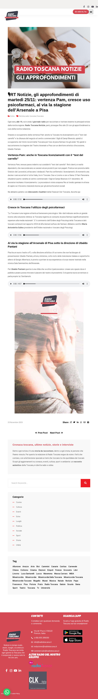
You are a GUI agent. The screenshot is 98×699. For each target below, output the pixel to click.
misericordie (30, 577)
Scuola (70, 584)
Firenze (58, 570)
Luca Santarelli (27, 574)
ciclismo (24, 570)
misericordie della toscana (50, 577)
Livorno (16, 574)
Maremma (48, 574)
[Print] (88, 422)
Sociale (19, 531)
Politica (19, 526)
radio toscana (30, 116)
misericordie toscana (73, 577)
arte (33, 566)
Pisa (26, 584)
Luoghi (18, 521)
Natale (61, 581)
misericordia (18, 577)
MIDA (71, 574)
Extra (12, 116)
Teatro (22, 588)
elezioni (42, 570)
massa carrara (60, 574)
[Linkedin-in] (97, 7)
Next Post (55, 433)
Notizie (22, 116)
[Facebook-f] (84, 7)
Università (45, 588)
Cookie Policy (15, 693)
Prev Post (43, 433)
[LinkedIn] (78, 422)
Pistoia (33, 584)
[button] (81, 12)
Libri (76, 570)
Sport (18, 535)
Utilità (18, 545)
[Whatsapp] (82, 422)
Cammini (45, 566)
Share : (66, 422)
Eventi (18, 512)
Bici (38, 566)
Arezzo (25, 566)
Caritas (63, 566)
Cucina (19, 502)
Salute (62, 584)
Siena (77, 584)
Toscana (40, 116)
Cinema (33, 570)
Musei (45, 581)
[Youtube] (93, 7)
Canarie (54, 566)
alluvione (17, 566)
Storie (18, 540)
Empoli (50, 570)
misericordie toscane (22, 581)
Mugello (36, 581)
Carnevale (72, 566)
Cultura (19, 507)
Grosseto (67, 570)
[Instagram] (88, 7)
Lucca (39, 574)
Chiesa (16, 570)
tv (38, 588)
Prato (40, 584)
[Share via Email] (85, 422)
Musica (52, 581)
